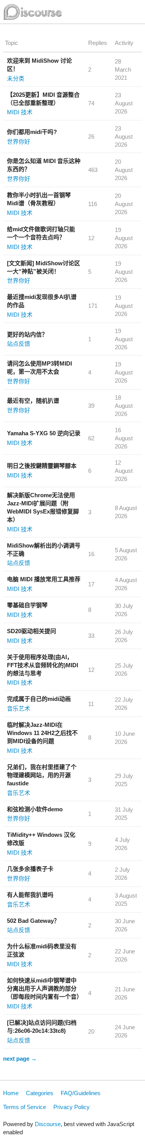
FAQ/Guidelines (81, 1093)
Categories (39, 1093)
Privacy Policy (71, 1107)
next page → (20, 1058)
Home (11, 1093)
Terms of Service (24, 1107)
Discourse (48, 1124)
